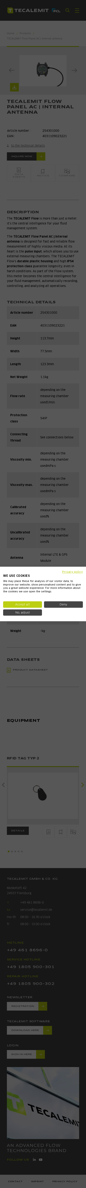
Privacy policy (72, 572)
